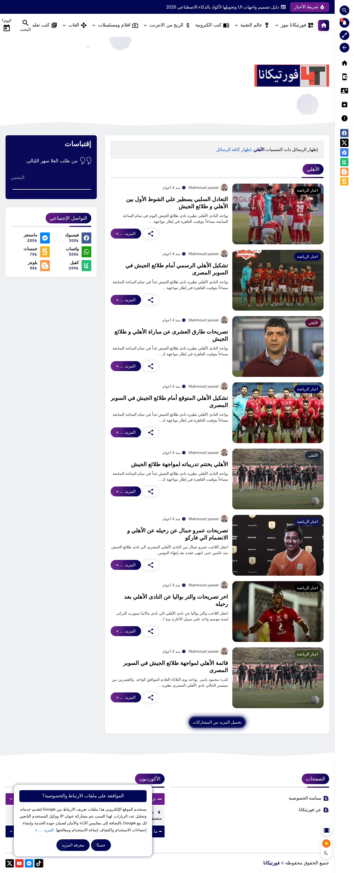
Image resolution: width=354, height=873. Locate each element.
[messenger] (29, 864)
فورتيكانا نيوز (293, 25)
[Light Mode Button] (326, 843)
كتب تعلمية (39, 25)
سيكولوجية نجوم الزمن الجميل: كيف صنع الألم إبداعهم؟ (228, 7)
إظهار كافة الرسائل (233, 149)
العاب (73, 25)
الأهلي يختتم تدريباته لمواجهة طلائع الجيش (179, 464)
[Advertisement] (106, 75)
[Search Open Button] (344, 10)
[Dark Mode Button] (326, 853)
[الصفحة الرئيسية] (323, 25)
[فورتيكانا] (291, 75)
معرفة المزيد (73, 845)
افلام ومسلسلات (114, 25)
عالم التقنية (251, 25)
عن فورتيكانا (310, 809)
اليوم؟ (6, 20)
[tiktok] (39, 864)
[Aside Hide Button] (326, 830)
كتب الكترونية (208, 25)
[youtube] (19, 864)
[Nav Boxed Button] (344, 35)
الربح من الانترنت (166, 25)
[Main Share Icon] (150, 234)
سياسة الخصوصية (305, 798)
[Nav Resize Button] (344, 47)
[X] (10, 864)
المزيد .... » (126, 233)
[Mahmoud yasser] (224, 187)
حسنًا (101, 845)
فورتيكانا (271, 863)
